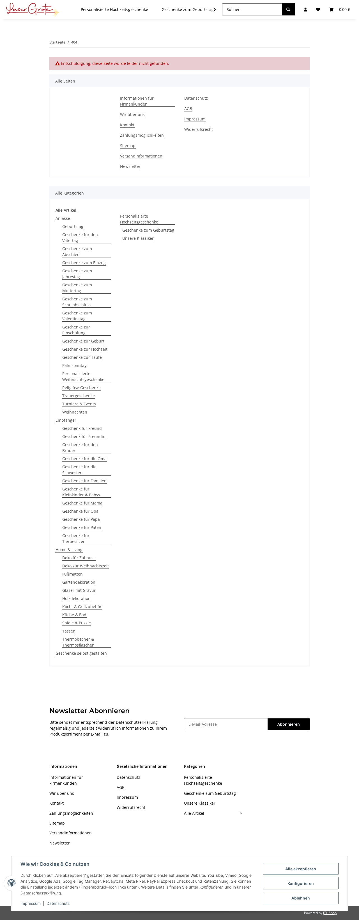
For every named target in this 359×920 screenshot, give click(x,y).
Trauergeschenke (78, 395)
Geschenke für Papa (81, 519)
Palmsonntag (74, 365)
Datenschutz (58, 903)
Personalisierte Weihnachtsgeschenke (83, 376)
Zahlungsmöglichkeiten (142, 135)
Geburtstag (72, 226)
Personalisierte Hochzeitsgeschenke (139, 219)
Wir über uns (132, 114)
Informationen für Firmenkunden (137, 101)
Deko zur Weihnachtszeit (85, 566)
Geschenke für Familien (84, 480)
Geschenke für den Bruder (80, 447)
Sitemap (127, 145)
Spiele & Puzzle (76, 622)
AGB (188, 108)
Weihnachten (74, 412)
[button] (211, 9)
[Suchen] (288, 9)
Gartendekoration (78, 582)
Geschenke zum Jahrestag (77, 273)
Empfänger (66, 420)
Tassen (68, 631)
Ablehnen (300, 898)
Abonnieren (288, 724)
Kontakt (127, 124)
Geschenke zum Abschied (77, 251)
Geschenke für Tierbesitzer (75, 538)
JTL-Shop (330, 912)
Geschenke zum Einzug (84, 262)
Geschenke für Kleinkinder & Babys (81, 491)
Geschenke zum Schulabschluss (77, 301)
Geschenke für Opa (80, 511)
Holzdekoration (76, 598)
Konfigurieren (300, 883)
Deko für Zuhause (79, 557)
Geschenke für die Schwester (79, 469)
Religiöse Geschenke (81, 387)
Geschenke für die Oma (84, 458)
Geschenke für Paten (81, 527)
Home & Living (69, 549)
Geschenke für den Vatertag (80, 237)
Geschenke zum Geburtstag (148, 230)
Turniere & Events (79, 404)
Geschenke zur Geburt (83, 341)
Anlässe (63, 218)
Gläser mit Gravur (79, 590)
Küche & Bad (74, 614)
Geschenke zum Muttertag (77, 287)
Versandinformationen (141, 156)
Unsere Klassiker (138, 238)
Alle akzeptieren (300, 868)
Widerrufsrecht (198, 129)
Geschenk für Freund (82, 428)
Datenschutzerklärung (137, 722)
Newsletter (130, 166)
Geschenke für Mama (82, 503)
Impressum (30, 903)
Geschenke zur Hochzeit (84, 349)
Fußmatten (72, 574)
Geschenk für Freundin (83, 436)
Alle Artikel (194, 813)
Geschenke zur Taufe (82, 357)
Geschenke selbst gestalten (81, 653)
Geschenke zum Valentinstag (77, 315)
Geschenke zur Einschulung (76, 329)
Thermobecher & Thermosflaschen (78, 642)
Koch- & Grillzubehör (82, 606)
